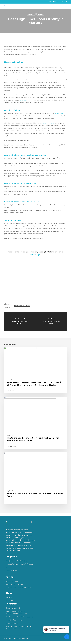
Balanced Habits (12, 446)
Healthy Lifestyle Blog (14, 608)
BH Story (9, 597)
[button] (66, 6)
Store (8, 567)
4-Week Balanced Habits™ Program (20, 564)
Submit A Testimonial (14, 620)
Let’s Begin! (35, 255)
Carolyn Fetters (11, 391)
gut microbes (59, 113)
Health (40, 14)
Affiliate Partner (12, 581)
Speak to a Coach (12, 570)
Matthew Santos (22, 305)
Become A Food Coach (14, 584)
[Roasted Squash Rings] (20, 321)
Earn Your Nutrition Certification (18, 588)
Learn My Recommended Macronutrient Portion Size (16, 612)
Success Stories (11, 623)
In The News (10, 601)
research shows (24, 100)
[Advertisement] (35, 277)
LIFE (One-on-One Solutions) (17, 561)
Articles (31, 14)
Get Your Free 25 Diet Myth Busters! (19, 617)
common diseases (48, 123)
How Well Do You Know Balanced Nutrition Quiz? (19, 628)
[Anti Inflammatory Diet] (51, 321)
